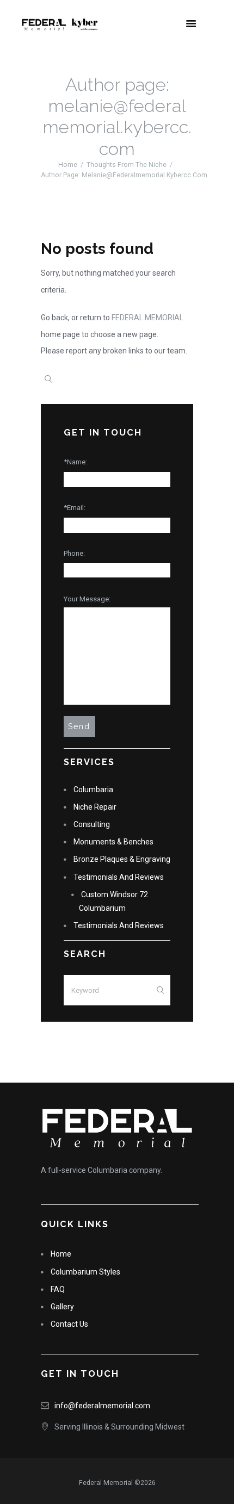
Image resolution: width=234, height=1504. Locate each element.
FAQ (58, 1289)
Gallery (62, 1306)
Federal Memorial (147, 317)
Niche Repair (94, 807)
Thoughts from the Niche (127, 165)
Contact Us (69, 1324)
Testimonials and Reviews (118, 877)
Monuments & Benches (113, 841)
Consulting (91, 824)
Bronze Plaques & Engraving (121, 859)
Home (67, 165)
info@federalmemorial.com (102, 1405)
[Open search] (48, 379)
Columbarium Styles (85, 1271)
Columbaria (93, 789)
